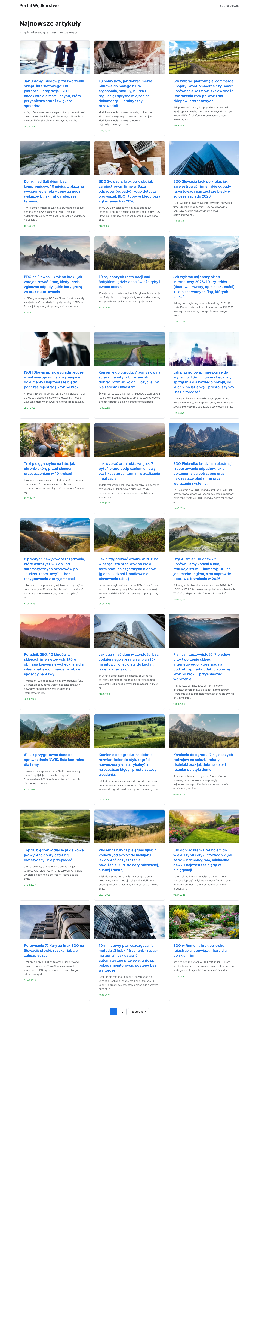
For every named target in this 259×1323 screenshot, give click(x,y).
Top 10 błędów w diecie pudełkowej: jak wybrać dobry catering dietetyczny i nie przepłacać (55, 855)
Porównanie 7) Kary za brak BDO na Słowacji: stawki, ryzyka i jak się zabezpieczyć (54, 950)
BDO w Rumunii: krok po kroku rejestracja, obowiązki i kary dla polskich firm (200, 950)
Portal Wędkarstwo (39, 5)
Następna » (138, 1011)
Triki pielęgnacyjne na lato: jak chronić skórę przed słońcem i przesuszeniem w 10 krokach (49, 469)
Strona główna (229, 5)
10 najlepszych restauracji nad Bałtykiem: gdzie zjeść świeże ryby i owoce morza (129, 282)
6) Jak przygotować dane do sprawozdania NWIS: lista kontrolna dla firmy (54, 760)
